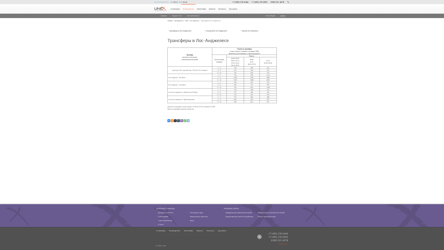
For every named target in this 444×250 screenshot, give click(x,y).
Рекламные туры (196, 213)
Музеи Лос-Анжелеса (250, 31)
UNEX (160, 9)
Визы (192, 220)
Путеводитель (188, 9)
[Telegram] (188, 120)
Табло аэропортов (165, 220)
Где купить (233, 9)
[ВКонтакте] (168, 120)
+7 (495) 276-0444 (240, 2)
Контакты (222, 9)
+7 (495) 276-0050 (259, 2)
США (186, 21)
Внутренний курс (161, 2)
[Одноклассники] (172, 120)
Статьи (161, 224)
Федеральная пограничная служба (271, 213)
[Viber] (181, 120)
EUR (180, 2)
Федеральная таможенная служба (239, 213)
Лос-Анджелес (195, 21)
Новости (212, 9)
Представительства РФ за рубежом (239, 217)
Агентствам (201, 9)
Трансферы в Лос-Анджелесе (180, 31)
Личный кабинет (193, 16)
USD (172, 2)
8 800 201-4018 (277, 2)
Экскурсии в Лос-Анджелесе (216, 31)
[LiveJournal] (178, 120)
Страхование (163, 217)
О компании (175, 9)
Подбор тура (177, 16)
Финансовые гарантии (199, 217)
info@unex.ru (283, 244)
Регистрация (270, 16)
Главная (163, 16)
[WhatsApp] (185, 120)
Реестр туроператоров (267, 217)
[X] (175, 120)
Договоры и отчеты (165, 213)
